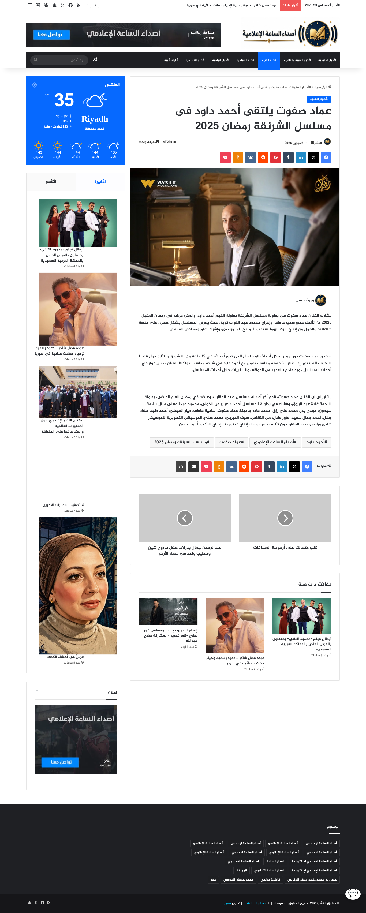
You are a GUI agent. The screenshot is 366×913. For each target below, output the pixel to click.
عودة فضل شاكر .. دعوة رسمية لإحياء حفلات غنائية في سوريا (235, 660)
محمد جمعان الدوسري (238, 879)
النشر (318, 143)
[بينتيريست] (275, 157)
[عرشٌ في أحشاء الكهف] (78, 586)
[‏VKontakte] (250, 157)
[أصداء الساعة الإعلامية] (290, 33)
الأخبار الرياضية (220, 60)
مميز (227, 903)
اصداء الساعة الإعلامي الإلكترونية (314, 870)
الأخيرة (100, 181)
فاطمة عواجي (270, 879)
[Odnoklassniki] (238, 157)
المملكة (241, 870)
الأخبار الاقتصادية (195, 60)
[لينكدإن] (301, 157)
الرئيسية (321, 87)
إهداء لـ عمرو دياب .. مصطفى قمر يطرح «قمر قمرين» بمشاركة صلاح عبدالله (170, 635)
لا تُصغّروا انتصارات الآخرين (63, 505)
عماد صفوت (230, 442)
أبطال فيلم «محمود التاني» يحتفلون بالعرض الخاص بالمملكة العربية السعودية (301, 644)
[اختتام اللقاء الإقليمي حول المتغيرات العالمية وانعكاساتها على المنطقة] (78, 392)
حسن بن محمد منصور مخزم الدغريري (312, 879)
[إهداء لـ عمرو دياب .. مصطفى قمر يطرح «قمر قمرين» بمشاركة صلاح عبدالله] (168, 611)
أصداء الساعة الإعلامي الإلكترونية (314, 861)
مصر (213, 879)
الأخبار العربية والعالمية (297, 60)
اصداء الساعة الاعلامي (269, 870)
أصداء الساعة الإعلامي (274, 442)
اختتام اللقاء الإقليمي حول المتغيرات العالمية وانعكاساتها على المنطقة (62, 426)
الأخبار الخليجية (327, 60)
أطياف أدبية (171, 60)
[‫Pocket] (225, 157)
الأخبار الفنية (269, 60)
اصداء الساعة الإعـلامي (243, 861)
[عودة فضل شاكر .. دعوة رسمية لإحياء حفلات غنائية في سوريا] (235, 625)
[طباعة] (181, 466)
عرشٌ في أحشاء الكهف (65, 657)
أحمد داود (315, 442)
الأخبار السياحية (246, 60)
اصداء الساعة (275, 861)
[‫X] (313, 157)
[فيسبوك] (326, 157)
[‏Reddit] (263, 157)
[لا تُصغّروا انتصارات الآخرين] (78, 473)
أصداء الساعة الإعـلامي (321, 843)
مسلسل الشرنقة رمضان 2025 (180, 442)
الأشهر (51, 181)
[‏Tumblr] (288, 157)
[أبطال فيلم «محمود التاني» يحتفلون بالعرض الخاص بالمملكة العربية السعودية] (301, 616)
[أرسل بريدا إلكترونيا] (312, 143)
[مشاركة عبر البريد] (193, 466)
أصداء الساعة (256, 903)
